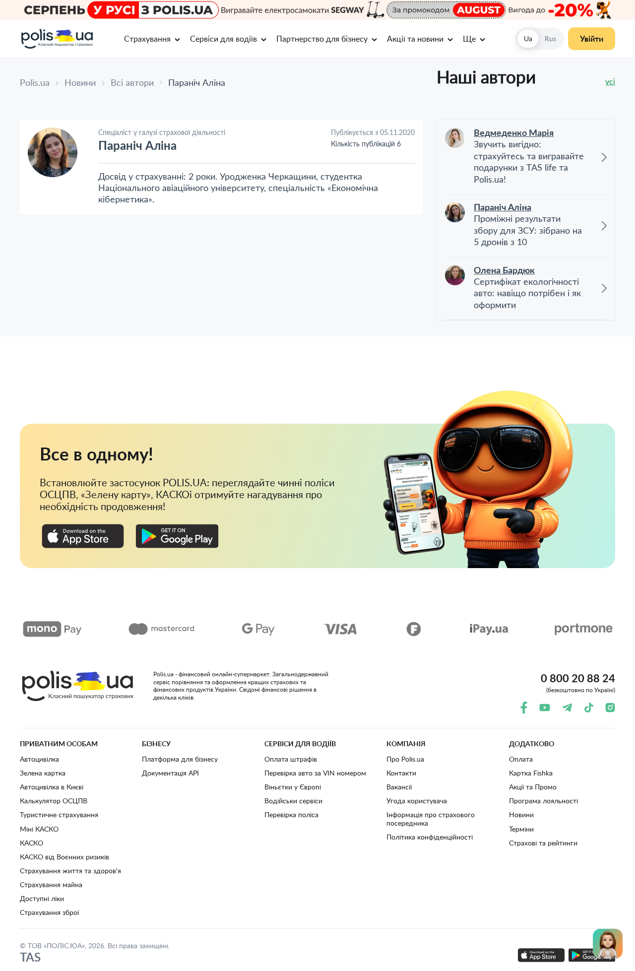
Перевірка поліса (291, 814)
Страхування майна (51, 884)
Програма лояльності (543, 800)
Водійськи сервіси (293, 800)
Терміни (521, 829)
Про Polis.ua (405, 759)
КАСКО (31, 842)
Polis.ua (35, 82)
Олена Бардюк (504, 270)
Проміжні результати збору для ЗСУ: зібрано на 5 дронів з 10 (528, 231)
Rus (550, 38)
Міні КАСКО (39, 829)
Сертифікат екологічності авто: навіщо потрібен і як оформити (527, 294)
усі (610, 81)
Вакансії (399, 786)
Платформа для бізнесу (180, 759)
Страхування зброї (49, 912)
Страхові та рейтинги (543, 842)
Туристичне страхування (59, 814)
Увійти (591, 38)
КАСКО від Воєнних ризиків (64, 856)
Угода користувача (416, 800)
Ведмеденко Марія (514, 133)
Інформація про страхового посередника (430, 818)
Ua (528, 38)
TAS (30, 957)
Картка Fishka (531, 772)
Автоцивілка (39, 759)
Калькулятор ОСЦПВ (53, 800)
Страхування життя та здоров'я (70, 870)
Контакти (401, 772)
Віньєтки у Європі (292, 786)
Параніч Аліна (502, 207)
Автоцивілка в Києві (51, 786)
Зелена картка (42, 772)
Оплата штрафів (290, 759)
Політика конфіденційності (429, 837)
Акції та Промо (533, 786)
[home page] (56, 39)
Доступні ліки (42, 898)
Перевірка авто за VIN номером (315, 772)
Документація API (170, 772)
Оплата (521, 759)
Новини (80, 82)
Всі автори (132, 82)
